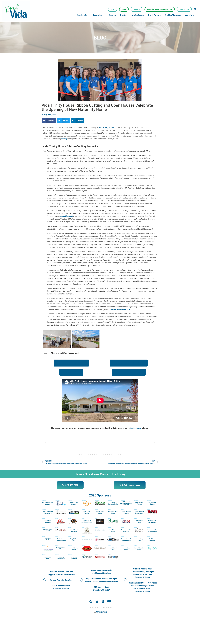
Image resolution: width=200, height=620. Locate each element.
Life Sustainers (138, 15)
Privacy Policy (101, 612)
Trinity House (135, 428)
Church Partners (154, 15)
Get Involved (97, 15)
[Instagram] (97, 601)
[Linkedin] (103, 601)
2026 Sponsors (100, 495)
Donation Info (82, 15)
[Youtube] (109, 601)
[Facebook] (91, 601)
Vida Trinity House (106, 127)
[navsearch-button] (195, 9)
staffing (64, 139)
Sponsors (112, 15)
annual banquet (66, 216)
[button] (49, 120)
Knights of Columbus (173, 15)
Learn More (189, 15)
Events (123, 15)
